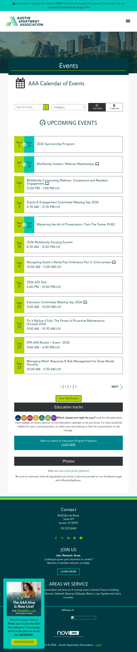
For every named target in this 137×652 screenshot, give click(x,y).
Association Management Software (68, 636)
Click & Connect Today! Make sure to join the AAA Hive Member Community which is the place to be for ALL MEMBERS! (24, 627)
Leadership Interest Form (94, 3)
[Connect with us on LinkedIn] (68, 538)
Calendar (114, 108)
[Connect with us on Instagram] (74, 538)
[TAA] (97, 620)
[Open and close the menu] (90, 21)
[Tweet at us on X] (62, 538)
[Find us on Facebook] (56, 538)
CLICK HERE (68, 444)
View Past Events (68, 398)
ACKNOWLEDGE (24, 642)
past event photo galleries (74, 471)
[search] (46, 107)
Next (115, 386)
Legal (98, 645)
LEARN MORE (68, 571)
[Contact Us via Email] (81, 538)
